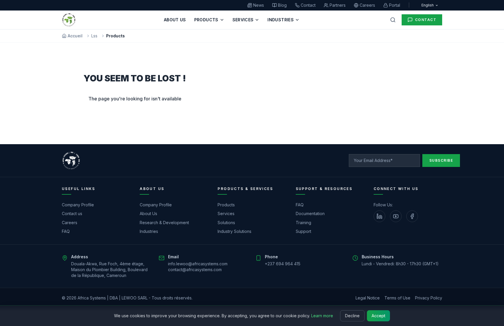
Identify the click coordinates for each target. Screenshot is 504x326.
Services (226, 213)
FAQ (66, 231)
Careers (69, 222)
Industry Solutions (234, 231)
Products (226, 204)
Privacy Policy (428, 297)
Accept (378, 315)
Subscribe (441, 160)
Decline (352, 315)
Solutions (226, 222)
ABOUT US (175, 19)
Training (303, 222)
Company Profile (78, 204)
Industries (149, 231)
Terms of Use (397, 297)
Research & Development (164, 222)
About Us (148, 213)
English (427, 5)
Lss (94, 35)
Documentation (310, 213)
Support (303, 231)
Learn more (322, 315)
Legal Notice (368, 297)
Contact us (72, 213)
